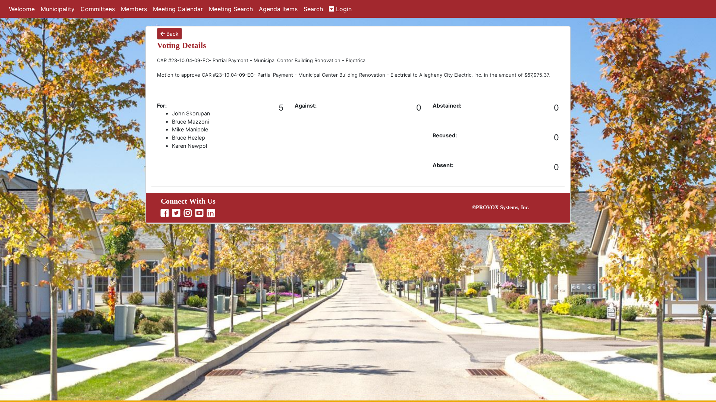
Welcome (22, 9)
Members (134, 9)
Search (313, 9)
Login (343, 9)
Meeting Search (231, 9)
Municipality (58, 9)
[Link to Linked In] (212, 213)
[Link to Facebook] (165, 213)
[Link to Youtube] (200, 213)
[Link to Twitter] (177, 213)
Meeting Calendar (178, 9)
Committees (98, 9)
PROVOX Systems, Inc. (503, 207)
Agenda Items (278, 9)
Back (172, 34)
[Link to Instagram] (189, 213)
